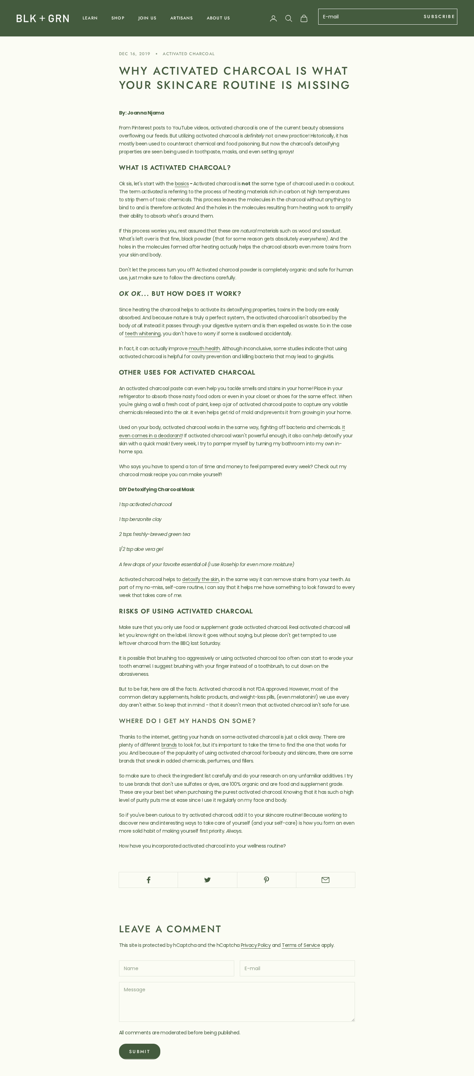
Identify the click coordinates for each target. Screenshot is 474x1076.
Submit (139, 1051)
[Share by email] (325, 880)
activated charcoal (189, 54)
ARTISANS (181, 18)
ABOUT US (218, 18)
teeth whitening (143, 333)
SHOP (118, 18)
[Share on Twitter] (207, 880)
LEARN (90, 18)
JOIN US (147, 18)
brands (169, 744)
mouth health (204, 348)
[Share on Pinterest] (266, 880)
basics (182, 183)
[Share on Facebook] (148, 880)
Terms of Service (301, 945)
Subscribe (439, 16)
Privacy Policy (256, 945)
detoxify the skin (200, 579)
